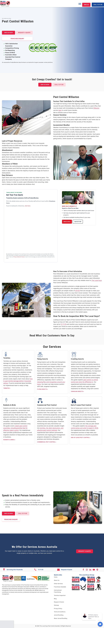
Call (59, 84)
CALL (22, 513)
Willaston (96, 108)
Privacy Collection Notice (18, 256)
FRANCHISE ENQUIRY (17, 38)
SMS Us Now (66, 221)
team (60, 110)
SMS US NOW (8, 32)
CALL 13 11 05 (97, 4)
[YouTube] (94, 570)
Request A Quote (24, 32)
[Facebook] (84, 570)
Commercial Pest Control (46, 442)
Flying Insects (42, 389)
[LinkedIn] (91, 570)
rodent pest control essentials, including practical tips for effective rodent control (15, 428)
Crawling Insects (77, 391)
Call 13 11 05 (77, 221)
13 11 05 (63, 324)
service (77, 290)
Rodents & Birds (8, 439)
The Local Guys (97, 280)
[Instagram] (87, 570)
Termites (6, 388)
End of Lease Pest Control (80, 437)
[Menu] (79, 4)
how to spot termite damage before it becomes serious (18, 381)
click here (27, 206)
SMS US (86, 4)
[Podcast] (98, 570)
